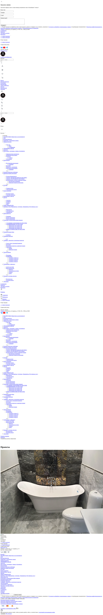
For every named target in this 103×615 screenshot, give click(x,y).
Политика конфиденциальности (94, 26)
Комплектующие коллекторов (16, 182)
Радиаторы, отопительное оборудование (10, 578)
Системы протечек (10, 195)
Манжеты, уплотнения (11, 167)
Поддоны (8, 244)
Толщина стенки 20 (13, 259)
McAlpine (8, 165)
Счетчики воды (10, 211)
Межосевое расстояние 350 (15, 226)
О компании (3, 30)
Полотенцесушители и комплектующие (15, 245)
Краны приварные (10, 217)
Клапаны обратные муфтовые (10, 172)
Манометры (9, 209)
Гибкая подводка (5, 560)
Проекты (3, 32)
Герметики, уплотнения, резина (10, 140)
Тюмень (2, 29)
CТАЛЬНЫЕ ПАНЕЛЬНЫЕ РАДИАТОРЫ (16, 223)
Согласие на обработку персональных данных (60, 26)
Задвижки (8, 216)
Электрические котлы (11, 189)
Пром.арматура (4, 577)
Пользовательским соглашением (30, 28)
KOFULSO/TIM (10, 267)
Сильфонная (12, 147)
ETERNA (8, 201)
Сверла (10, 157)
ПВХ (10, 146)
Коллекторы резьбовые (14, 181)
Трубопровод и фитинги (6, 584)
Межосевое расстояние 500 (15, 228)
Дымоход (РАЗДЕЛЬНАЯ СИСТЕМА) (15, 178)
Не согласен (9, 613)
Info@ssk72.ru (4, 50)
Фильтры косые (10, 280)
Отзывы (2, 592)
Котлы (2, 80)
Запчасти (5, 149)
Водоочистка (9, 279)
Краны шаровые (4, 570)
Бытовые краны (10, 193)
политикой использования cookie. (47, 612)
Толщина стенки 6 (13, 260)
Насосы (2, 86)
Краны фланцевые (10, 218)
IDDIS (10, 248)
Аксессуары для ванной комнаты (14, 243)
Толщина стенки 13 (13, 257)
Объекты (3, 590)
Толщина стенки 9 (13, 261)
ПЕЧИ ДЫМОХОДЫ (8, 205)
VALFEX (8, 200)
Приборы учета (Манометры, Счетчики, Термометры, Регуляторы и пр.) (18, 575)
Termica (8, 203)
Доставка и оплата (5, 33)
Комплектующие (13, 249)
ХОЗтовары (9, 159)
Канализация (4, 88)
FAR (4, 138)
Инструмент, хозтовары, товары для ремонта (11, 564)
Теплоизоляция (4, 583)
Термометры (9, 212)
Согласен (3, 613)
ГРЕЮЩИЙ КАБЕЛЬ (8, 148)
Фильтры (3, 89)
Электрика (5, 281)
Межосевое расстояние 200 (15, 225)
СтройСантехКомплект (6, 57)
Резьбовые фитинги (5, 580)
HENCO (11, 269)
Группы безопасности (11, 176)
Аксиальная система (14, 270)
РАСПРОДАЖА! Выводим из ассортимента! (14, 136)
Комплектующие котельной (7, 568)
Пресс (10, 273)
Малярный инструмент (11, 155)
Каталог (2, 554)
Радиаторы (3, 83)
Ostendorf (11, 164)
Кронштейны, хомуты (8, 196)
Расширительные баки (6, 579)
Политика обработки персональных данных (11, 28)
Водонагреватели (5, 81)
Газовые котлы (9, 188)
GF (7, 239)
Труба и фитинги (5, 85)
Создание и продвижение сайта (8, 608)
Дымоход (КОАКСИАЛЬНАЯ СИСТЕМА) (16, 177)
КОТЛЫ (3, 569)
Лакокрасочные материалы (12, 154)
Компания (3, 588)
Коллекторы (3, 84)
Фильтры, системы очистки (7, 585)
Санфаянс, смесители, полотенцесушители (11, 582)
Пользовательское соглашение (8, 600)
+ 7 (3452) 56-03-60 (5, 36)
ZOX (7, 204)
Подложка (8, 255)
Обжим (10, 272)
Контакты (3, 34)
